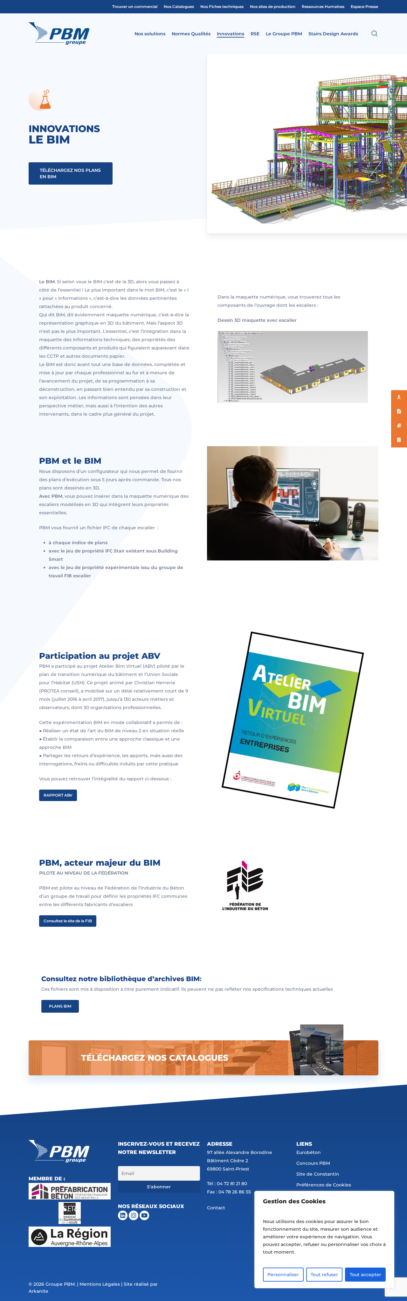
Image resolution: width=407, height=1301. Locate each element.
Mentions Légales (99, 1284)
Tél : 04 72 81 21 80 (227, 1183)
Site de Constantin (317, 1174)
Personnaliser (283, 1274)
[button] (71, 173)
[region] (324, 1239)
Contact (216, 1208)
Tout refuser (324, 1274)
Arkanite (38, 1291)
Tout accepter (365, 1274)
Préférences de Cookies (323, 1185)
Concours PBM (313, 1163)
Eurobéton (308, 1152)
